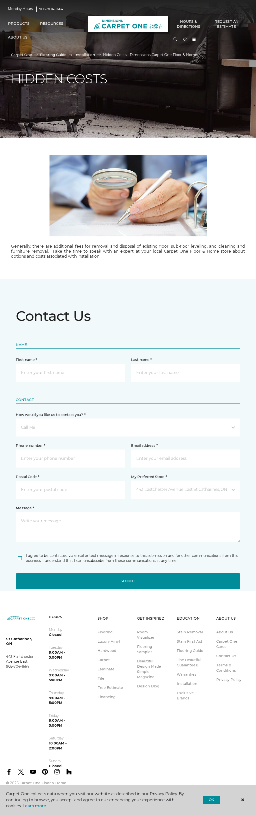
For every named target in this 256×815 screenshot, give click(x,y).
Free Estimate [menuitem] (110, 687)
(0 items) (194, 39)
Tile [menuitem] (101, 678)
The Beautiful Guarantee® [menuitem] (189, 662)
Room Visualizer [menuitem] (145, 635)
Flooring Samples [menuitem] (144, 649)
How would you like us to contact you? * (50, 415)
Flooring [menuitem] (105, 632)
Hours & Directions (188, 24)
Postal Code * (27, 477)
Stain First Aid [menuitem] (189, 641)
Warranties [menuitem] (186, 674)
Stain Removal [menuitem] (190, 632)
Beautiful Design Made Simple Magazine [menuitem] (149, 669)
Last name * (141, 359)
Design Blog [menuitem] (148, 686)
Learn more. (34, 805)
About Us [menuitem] (224, 632)
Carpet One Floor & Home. (43, 783)
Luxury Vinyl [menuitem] (109, 641)
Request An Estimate (226, 24)
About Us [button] (18, 37)
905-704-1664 (51, 9)
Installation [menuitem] (187, 683)
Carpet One (21, 55)
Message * (25, 508)
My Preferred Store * (149, 477)
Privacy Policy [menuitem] (229, 679)
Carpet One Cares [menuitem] (226, 644)
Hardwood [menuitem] (107, 650)
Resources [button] (51, 23)
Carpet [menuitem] (104, 660)
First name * (26, 359)
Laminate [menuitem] (106, 669)
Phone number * (30, 445)
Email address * (144, 445)
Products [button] (19, 23)
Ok (211, 799)
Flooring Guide (53, 55)
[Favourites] (185, 39)
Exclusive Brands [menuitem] (185, 695)
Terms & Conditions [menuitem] (226, 668)
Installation (84, 55)
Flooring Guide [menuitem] (190, 650)
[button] (175, 39)
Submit (128, 581)
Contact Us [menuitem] (226, 656)
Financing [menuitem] (107, 697)
